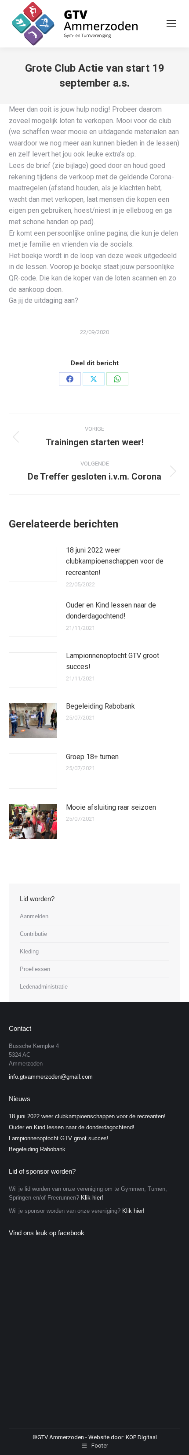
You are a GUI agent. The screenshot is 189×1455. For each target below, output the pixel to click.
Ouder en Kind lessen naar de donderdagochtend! (111, 611)
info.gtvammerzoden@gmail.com (51, 1076)
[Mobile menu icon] (171, 24)
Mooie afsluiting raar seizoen (111, 807)
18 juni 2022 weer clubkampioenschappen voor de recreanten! (115, 561)
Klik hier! (92, 1197)
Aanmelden (34, 916)
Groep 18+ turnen (92, 757)
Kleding (29, 951)
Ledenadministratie (44, 986)
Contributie (33, 934)
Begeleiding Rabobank (100, 706)
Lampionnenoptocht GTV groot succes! (112, 661)
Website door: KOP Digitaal (122, 1437)
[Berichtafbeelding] (33, 564)
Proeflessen (35, 969)
